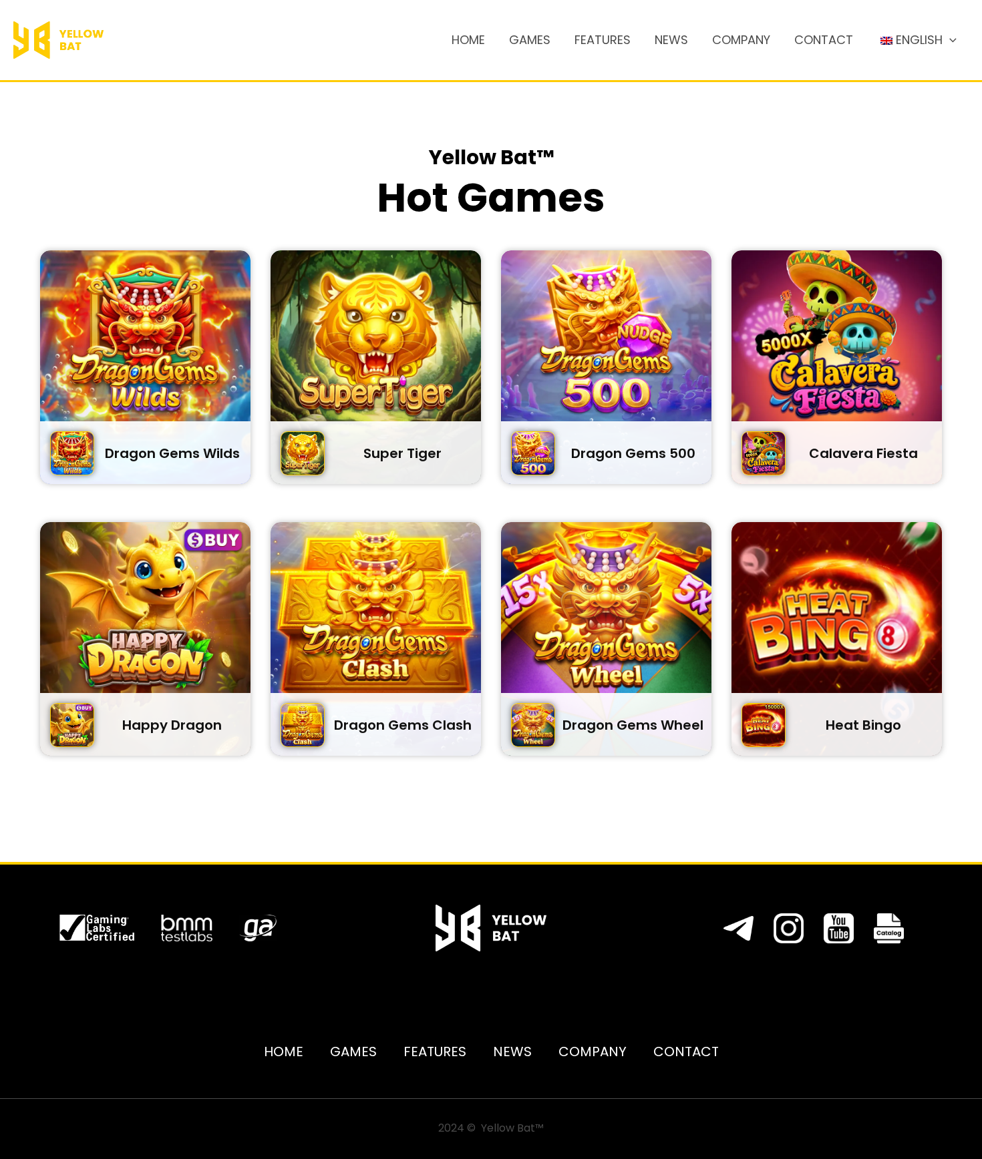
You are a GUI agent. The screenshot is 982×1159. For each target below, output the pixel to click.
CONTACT (823, 39)
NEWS (671, 39)
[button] (950, 40)
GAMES (529, 39)
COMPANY (741, 39)
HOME (468, 39)
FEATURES (603, 39)
